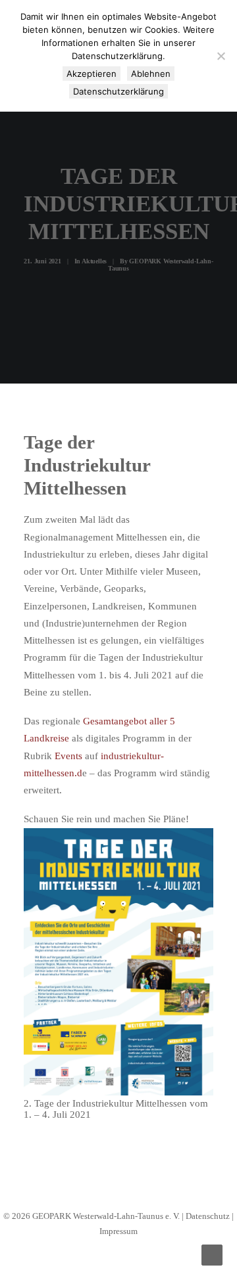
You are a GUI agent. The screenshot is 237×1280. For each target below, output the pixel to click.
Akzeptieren (91, 73)
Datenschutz (208, 1216)
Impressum (118, 1231)
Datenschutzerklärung (118, 91)
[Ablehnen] (220, 55)
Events (68, 756)
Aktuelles (94, 261)
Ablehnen (151, 73)
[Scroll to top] (212, 1253)
